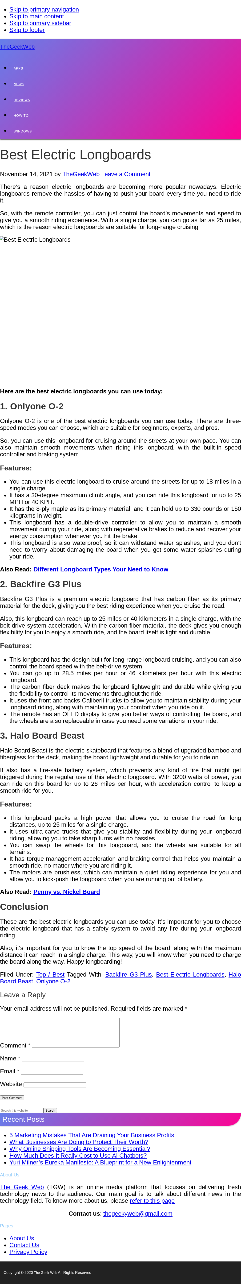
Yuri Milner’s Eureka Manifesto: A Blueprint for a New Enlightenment (100, 1162)
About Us (21, 1238)
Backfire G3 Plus (128, 974)
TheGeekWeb (17, 46)
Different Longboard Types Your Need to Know (100, 569)
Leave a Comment (125, 174)
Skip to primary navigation (44, 9)
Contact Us (24, 1245)
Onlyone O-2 (53, 981)
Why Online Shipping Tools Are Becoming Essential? (79, 1148)
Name (10, 1058)
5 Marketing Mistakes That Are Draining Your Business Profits (91, 1135)
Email (9, 1071)
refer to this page (152, 1200)
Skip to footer (27, 30)
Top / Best (50, 974)
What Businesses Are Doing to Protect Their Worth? (78, 1142)
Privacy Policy (28, 1252)
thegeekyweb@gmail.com (138, 1213)
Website (11, 1084)
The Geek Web (22, 1187)
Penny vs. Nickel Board (66, 891)
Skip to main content (36, 16)
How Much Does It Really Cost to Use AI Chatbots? (78, 1155)
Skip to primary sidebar (40, 23)
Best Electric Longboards (190, 974)
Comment (15, 1045)
